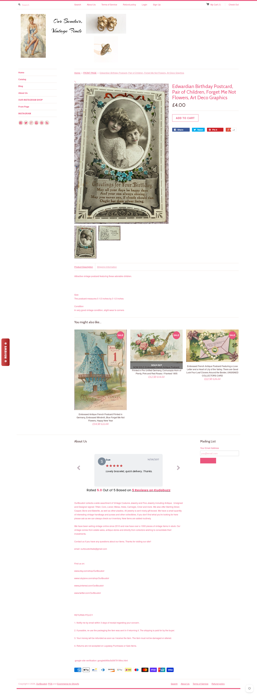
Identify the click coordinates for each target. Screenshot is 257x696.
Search (77, 4)
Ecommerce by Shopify (68, 683)
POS (50, 683)
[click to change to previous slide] (78, 468)
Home (21, 72)
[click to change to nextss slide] (178, 468)
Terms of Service (109, 4)
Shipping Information (107, 266)
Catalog (22, 79)
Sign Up (157, 4)
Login (144, 4)
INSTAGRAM (24, 113)
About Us (91, 4)
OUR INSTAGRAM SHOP (30, 99)
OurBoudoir (41, 683)
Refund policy (129, 4)
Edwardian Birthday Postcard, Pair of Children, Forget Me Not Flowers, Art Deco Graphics (142, 72)
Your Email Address (209, 447)
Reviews (5, 352)
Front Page (23, 106)
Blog (20, 86)
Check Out (234, 4)
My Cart (215, 4)
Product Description (83, 266)
